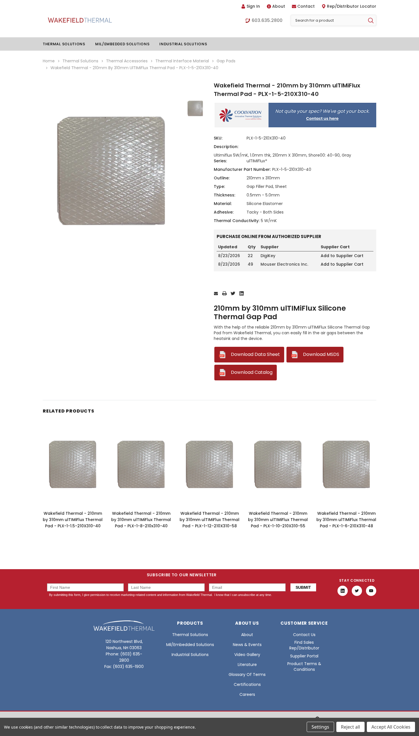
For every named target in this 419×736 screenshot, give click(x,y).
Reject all (350, 727)
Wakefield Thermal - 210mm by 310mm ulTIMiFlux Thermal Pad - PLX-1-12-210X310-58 (209, 520)
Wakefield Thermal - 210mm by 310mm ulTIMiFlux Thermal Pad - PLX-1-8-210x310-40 (141, 520)
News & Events (247, 644)
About (278, 6)
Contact (306, 6)
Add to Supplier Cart (342, 256)
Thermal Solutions (64, 44)
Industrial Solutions (183, 44)
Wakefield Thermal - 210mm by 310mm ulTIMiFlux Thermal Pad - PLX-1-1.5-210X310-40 (73, 520)
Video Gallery (247, 654)
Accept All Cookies (390, 727)
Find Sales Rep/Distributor (304, 645)
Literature (247, 664)
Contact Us (304, 634)
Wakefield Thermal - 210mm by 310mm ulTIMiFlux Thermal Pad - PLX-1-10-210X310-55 (278, 520)
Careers (247, 694)
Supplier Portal (304, 656)
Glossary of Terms (247, 674)
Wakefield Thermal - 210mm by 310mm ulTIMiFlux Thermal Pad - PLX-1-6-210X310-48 (346, 520)
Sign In (253, 6)
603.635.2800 (267, 20)
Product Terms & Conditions (304, 666)
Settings (320, 727)
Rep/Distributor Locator (351, 6)
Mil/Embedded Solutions (122, 44)
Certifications (247, 684)
